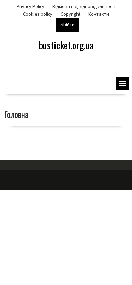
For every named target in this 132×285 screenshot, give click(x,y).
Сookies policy (37, 14)
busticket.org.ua (66, 45)
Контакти (98, 14)
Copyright (70, 14)
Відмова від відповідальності (83, 6)
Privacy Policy (30, 6)
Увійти (68, 25)
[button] (122, 83)
